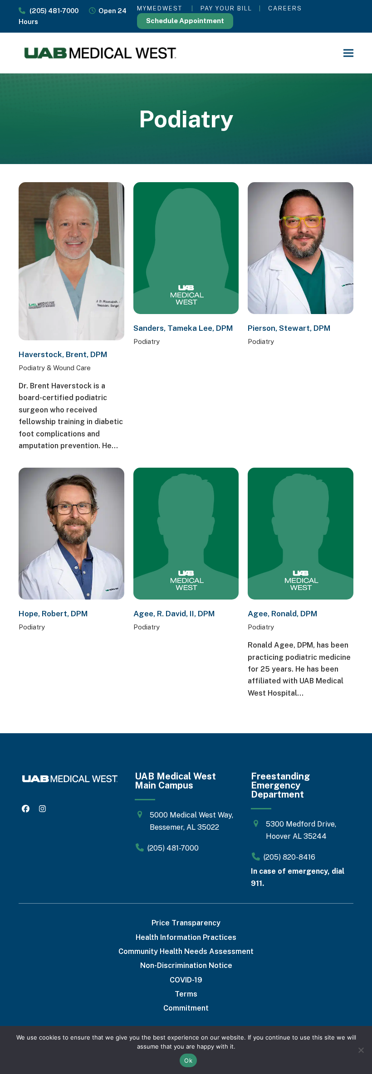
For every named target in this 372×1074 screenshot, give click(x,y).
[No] (360, 1050)
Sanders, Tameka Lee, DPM (183, 328)
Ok (188, 1060)
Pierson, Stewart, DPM (289, 328)
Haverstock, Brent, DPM (63, 354)
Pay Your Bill (226, 8)
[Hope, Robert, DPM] (71, 533)
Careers (285, 8)
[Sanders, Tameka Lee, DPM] (186, 247)
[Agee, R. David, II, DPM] (186, 533)
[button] (348, 53)
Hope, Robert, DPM (53, 613)
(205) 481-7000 (51, 11)
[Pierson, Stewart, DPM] (300, 247)
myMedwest (159, 8)
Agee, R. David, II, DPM (174, 613)
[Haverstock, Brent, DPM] (71, 260)
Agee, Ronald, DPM (283, 613)
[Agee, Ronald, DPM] (300, 533)
